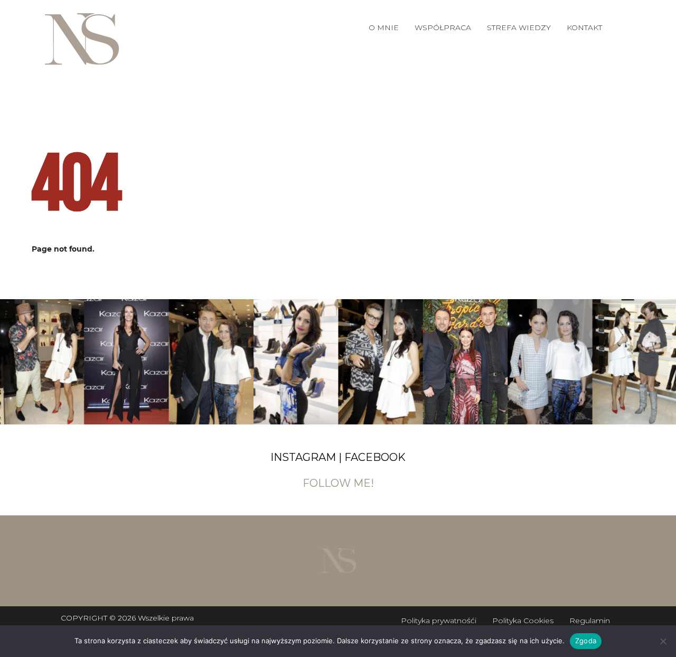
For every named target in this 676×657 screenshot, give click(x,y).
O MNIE (384, 27)
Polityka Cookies (522, 620)
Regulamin (589, 620)
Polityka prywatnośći (438, 620)
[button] (443, 27)
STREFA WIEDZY (519, 27)
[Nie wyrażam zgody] (663, 641)
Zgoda (585, 640)
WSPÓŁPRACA (443, 27)
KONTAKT (584, 27)
